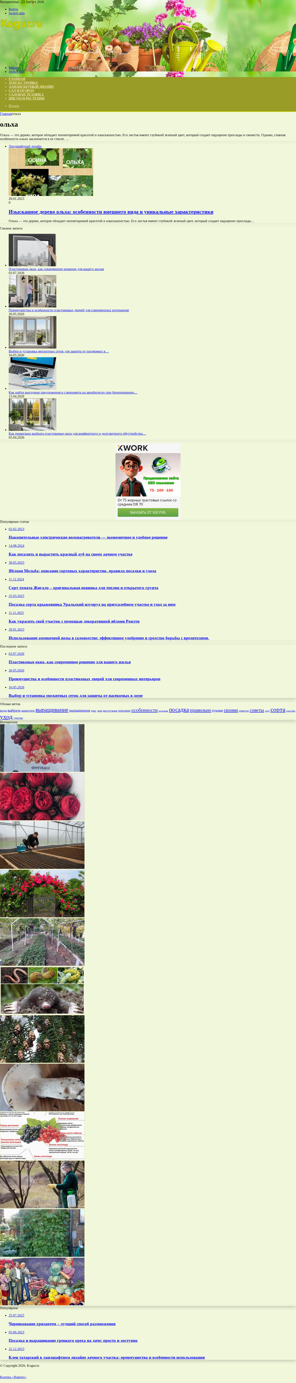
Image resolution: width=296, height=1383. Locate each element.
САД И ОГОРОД (21, 90)
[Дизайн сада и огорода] (22, 60)
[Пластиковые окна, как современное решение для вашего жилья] (32, 265)
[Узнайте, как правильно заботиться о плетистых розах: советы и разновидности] (42, 916)
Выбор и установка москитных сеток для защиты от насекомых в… (59, 351)
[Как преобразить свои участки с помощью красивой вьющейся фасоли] (42, 1255)
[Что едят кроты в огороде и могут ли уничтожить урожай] (42, 1013)
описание (124, 710)
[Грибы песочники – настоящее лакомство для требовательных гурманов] (42, 1110)
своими (231, 710)
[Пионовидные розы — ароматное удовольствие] (42, 819)
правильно (200, 710)
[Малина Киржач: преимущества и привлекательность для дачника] (42, 1158)
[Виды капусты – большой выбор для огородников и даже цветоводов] (42, 1304)
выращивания (79, 710)
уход (6, 716)
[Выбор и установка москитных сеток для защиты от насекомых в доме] (32, 347)
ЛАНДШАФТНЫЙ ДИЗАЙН (31, 87)
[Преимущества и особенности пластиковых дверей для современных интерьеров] (32, 306)
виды (3, 710)
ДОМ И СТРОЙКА (23, 83)
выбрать (14, 710)
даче (93, 710)
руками (217, 710)
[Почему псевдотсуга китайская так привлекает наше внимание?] (42, 1061)
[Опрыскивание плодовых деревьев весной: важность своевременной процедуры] (42, 1207)
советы (257, 710)
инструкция (110, 710)
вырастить (28, 710)
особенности (144, 710)
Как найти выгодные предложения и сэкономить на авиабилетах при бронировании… (73, 392)
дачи (99, 710)
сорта (277, 709)
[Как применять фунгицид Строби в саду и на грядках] (42, 770)
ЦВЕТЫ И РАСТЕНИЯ (26, 98)
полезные (163, 711)
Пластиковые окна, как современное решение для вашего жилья (56, 269)
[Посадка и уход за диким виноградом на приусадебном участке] (42, 964)
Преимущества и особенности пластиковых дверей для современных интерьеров (69, 310)
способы (290, 710)
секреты (244, 710)
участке (18, 717)
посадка (179, 709)
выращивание (52, 710)
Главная (6, 114)
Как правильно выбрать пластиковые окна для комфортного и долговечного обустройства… (77, 433)
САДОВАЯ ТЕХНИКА (26, 94)
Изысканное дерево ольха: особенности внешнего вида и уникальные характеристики (111, 212)
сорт (267, 711)
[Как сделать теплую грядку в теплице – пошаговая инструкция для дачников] (42, 867)
